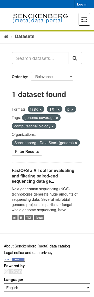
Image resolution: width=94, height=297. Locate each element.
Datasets (24, 36)
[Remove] (40, 109)
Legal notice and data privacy (28, 252)
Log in (82, 4)
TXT (28, 217)
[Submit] (75, 58)
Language (13, 279)
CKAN (13, 271)
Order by (19, 76)
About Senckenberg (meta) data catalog (37, 246)
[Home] (6, 36)
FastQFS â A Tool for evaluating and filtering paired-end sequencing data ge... (43, 175)
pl (14, 217)
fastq (39, 217)
